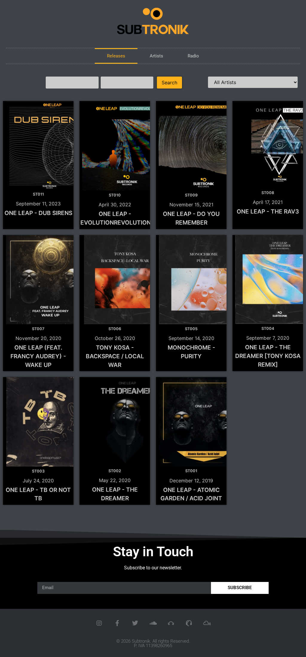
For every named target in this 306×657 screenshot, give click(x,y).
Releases (116, 56)
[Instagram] (99, 623)
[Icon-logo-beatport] (171, 623)
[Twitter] (135, 623)
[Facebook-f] (117, 623)
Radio (193, 56)
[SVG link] (153, 21)
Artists (156, 56)
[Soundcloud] (153, 623)
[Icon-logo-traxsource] (189, 623)
